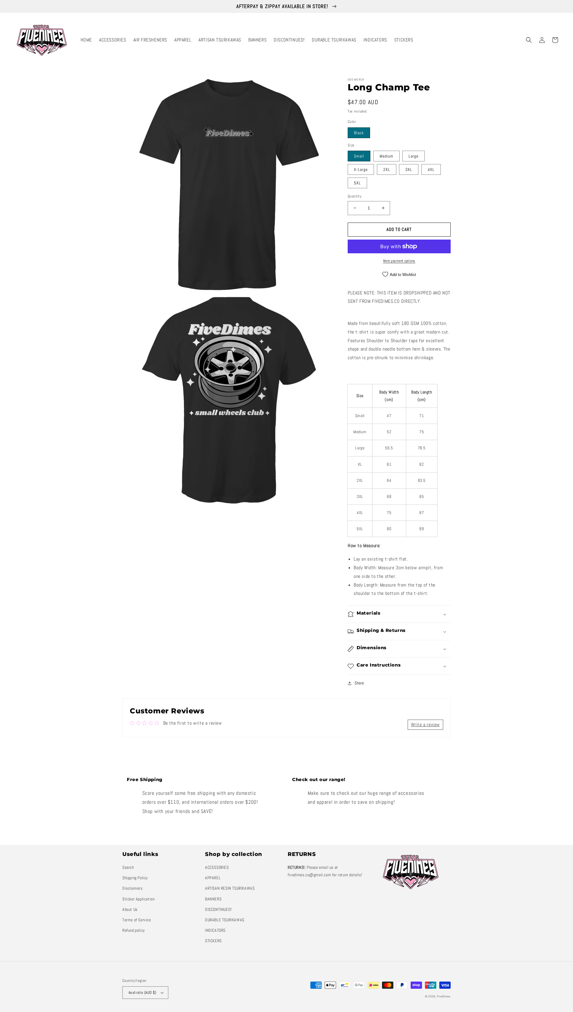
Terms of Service (136, 919)
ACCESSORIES (217, 867)
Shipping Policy (135, 877)
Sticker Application (138, 899)
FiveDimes (444, 996)
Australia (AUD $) (142, 992)
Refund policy (133, 930)
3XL (408, 169)
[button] (528, 40)
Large (413, 156)
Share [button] (359, 683)
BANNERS (213, 899)
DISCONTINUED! (218, 909)
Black (359, 132)
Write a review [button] (425, 724)
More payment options (399, 260)
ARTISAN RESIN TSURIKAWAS (230, 888)
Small (359, 156)
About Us (130, 909)
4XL (431, 169)
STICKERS (213, 940)
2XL (386, 169)
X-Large (361, 169)
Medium (386, 156)
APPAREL (213, 877)
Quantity (354, 196)
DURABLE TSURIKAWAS (224, 919)
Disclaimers (132, 888)
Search (128, 867)
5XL (357, 183)
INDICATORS (215, 930)
